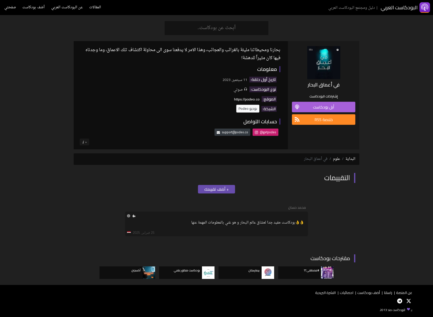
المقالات (95, 7)
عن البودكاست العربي (67, 7)
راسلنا (388, 292)
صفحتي (10, 7)
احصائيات (346, 292)
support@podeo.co (235, 132)
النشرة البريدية (325, 292)
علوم (336, 159)
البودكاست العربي (399, 7)
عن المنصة (404, 292)
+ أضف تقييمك (216, 189)
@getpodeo (267, 132)
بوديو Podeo (248, 108)
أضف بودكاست (33, 7)
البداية (350, 159)
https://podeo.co (247, 99)
